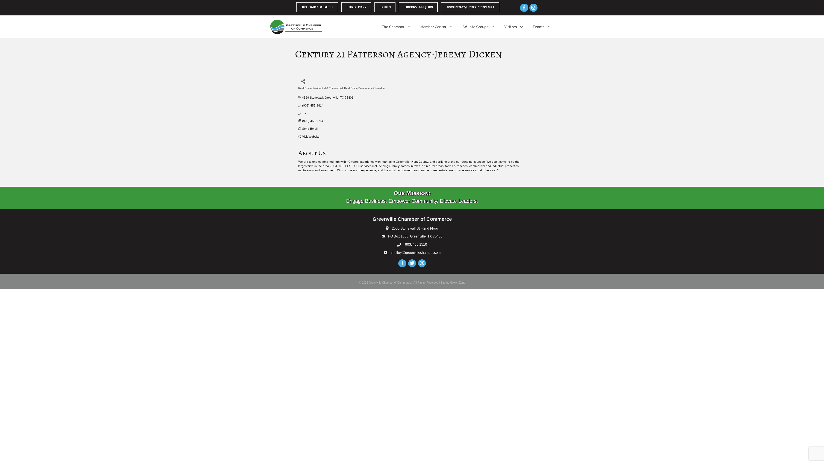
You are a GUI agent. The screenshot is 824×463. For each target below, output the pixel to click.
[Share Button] (303, 81)
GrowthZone (457, 282)
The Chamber (393, 27)
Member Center (433, 27)
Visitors (510, 27)
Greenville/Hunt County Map (471, 7)
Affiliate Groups (475, 27)
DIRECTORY (357, 7)
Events (538, 27)
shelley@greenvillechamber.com (416, 252)
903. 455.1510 (415, 244)
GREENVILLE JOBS (418, 7)
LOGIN (385, 7)
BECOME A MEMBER (317, 7)
